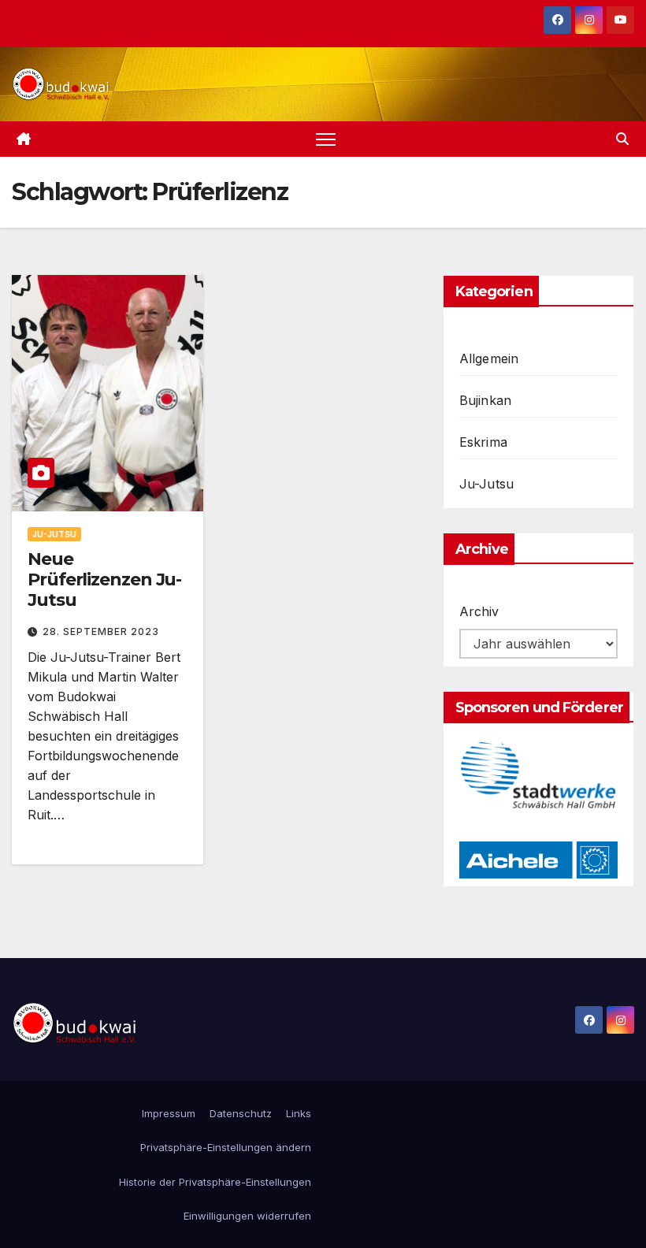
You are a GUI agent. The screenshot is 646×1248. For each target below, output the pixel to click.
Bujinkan (485, 400)
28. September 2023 (101, 631)
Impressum (168, 1113)
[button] (622, 139)
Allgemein (489, 358)
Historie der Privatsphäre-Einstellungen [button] (215, 1182)
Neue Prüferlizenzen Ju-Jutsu (104, 579)
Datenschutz (241, 1113)
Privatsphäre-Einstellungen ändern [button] (225, 1147)
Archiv (479, 611)
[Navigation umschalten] (325, 139)
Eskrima (483, 442)
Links (298, 1113)
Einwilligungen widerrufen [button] (247, 1215)
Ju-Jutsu (54, 534)
